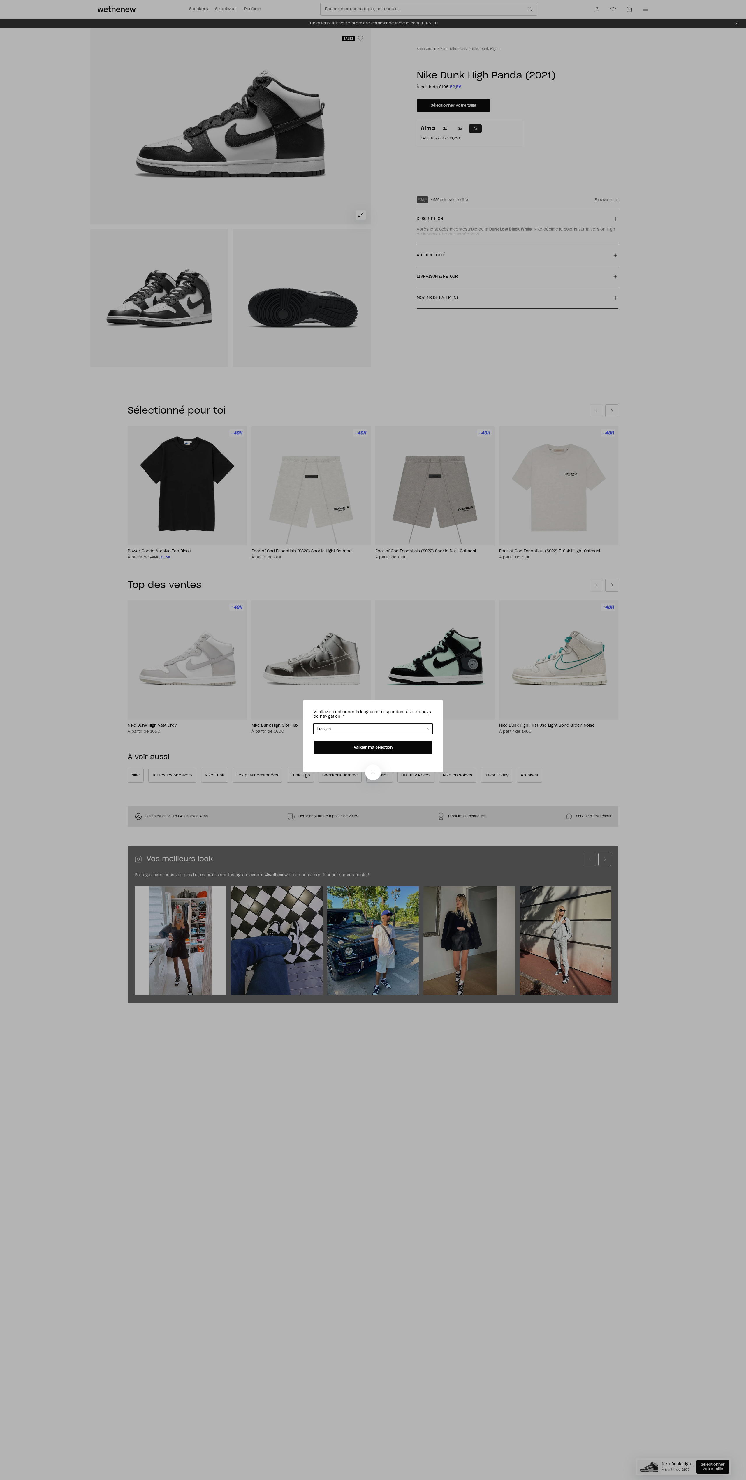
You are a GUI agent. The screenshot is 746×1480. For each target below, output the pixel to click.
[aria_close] (373, 772)
